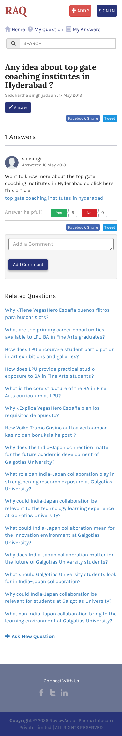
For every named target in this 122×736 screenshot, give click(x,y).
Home (17, 29)
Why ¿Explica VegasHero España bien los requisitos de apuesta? (52, 411)
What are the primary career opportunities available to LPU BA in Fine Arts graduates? (55, 333)
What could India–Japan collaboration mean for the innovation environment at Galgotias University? (60, 535)
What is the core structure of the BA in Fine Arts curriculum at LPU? (55, 391)
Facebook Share (83, 118)
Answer (20, 107)
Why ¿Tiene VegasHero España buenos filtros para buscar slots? (57, 313)
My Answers (86, 29)
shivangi (31, 158)
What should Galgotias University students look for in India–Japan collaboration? (60, 578)
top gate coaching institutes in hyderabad (54, 198)
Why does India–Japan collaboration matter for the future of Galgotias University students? (59, 558)
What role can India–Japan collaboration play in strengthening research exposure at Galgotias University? (60, 481)
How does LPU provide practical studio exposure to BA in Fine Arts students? (50, 372)
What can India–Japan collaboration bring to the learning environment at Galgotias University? (61, 617)
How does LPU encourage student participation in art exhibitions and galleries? (60, 353)
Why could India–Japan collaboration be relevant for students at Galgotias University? (58, 597)
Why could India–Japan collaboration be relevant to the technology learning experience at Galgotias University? (59, 508)
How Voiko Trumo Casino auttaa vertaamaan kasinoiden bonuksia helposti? (56, 431)
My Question (48, 29)
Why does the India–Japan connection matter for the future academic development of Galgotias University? (57, 454)
